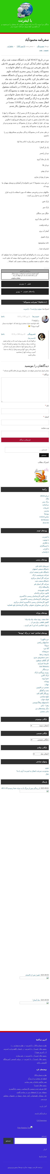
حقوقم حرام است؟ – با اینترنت (32, 309)
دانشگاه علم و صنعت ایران (39, 572)
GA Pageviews (42, 1120)
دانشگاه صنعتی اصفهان (40, 569)
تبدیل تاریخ (43, 1156)
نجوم (47, 768)
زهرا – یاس (45, 705)
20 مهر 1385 (21, 46)
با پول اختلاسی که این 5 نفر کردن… (36, 625)
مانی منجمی (44, 711)
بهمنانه (46, 681)
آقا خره (46, 648)
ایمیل (46, 417)
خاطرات (10, 46)
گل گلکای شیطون (42, 660)
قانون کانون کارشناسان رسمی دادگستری (34, 596)
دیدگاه (46, 375)
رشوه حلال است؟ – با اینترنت (36, 1049)
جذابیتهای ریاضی (43, 642)
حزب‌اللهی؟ (45, 639)
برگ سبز (45, 502)
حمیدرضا (35, 316)
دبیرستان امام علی (42, 566)
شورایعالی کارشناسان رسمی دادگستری (34, 599)
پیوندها (46, 514)
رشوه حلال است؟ (40, 1085)
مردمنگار (45, 669)
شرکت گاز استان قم (41, 584)
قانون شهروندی (43, 590)
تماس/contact (44, 517)
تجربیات (46, 508)
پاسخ (2, 316)
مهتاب (47, 684)
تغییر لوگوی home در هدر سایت (36, 1082)
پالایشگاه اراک (44, 587)
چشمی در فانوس (43, 687)
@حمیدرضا (32, 338)
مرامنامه (45, 505)
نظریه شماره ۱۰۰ (17, 1045)
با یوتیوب (46, 540)
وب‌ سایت (45, 428)
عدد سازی (19, 1056)
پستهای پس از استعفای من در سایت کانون (32, 1092)
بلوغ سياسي (44, 696)
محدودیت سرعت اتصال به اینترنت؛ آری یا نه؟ (33, 771)
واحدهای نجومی (25, 291)
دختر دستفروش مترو (41, 657)
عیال (47, 774)
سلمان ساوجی (15, 278)
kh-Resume (45, 520)
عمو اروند (45, 678)
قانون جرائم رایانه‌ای (41, 593)
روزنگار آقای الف (43, 693)
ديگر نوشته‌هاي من (42, 708)
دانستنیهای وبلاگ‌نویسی (41, 702)
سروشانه (45, 651)
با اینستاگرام (44, 546)
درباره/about (44, 496)
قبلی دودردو (25, 284)
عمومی (46, 50)
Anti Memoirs (44, 666)
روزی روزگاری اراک (41, 672)
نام (47, 406)
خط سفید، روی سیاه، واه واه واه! (37, 619)
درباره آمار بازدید (41, 1113)
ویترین (46, 511)
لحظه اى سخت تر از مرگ (37, 1079)
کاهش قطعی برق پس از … (39, 622)
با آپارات (46, 549)
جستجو (44, 1136)
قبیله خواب (45, 699)
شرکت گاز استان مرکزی (40, 578)
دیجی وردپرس (13, 1167)
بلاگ (47, 499)
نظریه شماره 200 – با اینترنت (36, 1045)
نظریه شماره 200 (40, 1075)
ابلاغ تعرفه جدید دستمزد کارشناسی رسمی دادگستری (28, 1089)
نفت (40, 50)
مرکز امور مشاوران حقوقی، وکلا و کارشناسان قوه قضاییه (28, 605)
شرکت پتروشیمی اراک (40, 575)
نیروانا (47, 645)
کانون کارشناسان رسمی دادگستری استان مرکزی (31, 602)
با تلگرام (46, 543)
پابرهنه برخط (44, 654)
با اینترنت (25, 20)
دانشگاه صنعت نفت (42, 581)
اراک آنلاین (45, 675)
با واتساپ (45, 552)
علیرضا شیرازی (43, 663)
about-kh (46, 523)
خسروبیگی (40, 46)
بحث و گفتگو (44, 690)
